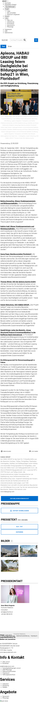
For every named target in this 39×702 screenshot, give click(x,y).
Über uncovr (6, 662)
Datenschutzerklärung (22, 636)
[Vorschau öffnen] (19, 102)
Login (8, 11)
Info (6, 18)
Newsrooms (11, 25)
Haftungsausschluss (8, 674)
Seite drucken (7, 451)
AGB (6, 31)
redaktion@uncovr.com (7, 666)
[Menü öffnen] (36, 40)
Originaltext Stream (10, 4)
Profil (7, 9)
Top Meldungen (10, 7)
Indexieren (5, 684)
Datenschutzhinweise (9, 671)
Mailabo (7, 16)
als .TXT (19, 526)
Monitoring (5, 685)
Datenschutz (8, 33)
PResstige (10, 27)
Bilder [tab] (10, 46)
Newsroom (5, 696)
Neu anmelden (11, 13)
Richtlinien (5, 663)
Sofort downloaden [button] (20, 510)
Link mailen (35, 451)
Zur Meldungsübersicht (19, 498)
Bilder (5, 541)
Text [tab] (3, 46)
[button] (24, 40)
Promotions (10, 23)
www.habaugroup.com (7, 491)
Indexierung (10, 22)
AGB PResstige (7, 670)
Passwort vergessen (13, 14)
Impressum (8, 29)
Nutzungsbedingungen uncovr (11, 668)
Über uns (10, 20)
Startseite (8, 3)
